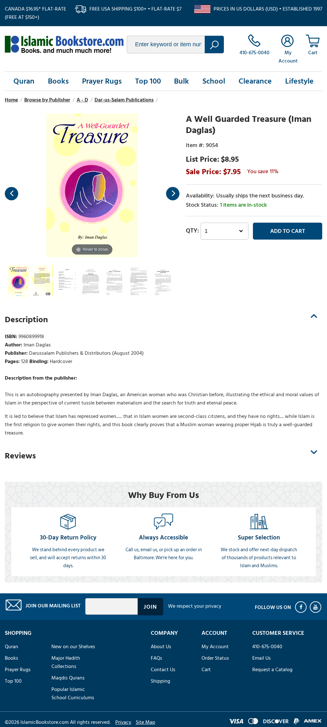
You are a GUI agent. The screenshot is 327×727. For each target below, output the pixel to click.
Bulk (181, 81)
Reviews (20, 456)
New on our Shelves (73, 646)
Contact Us (163, 669)
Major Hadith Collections (65, 662)
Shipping (160, 681)
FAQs (156, 658)
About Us (161, 646)
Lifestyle (299, 81)
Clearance (255, 81)
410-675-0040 (267, 646)
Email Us (261, 658)
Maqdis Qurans (68, 678)
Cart (206, 669)
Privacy (123, 722)
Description (26, 319)
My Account (215, 646)
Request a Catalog (272, 669)
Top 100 (148, 81)
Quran (23, 81)
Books (58, 81)
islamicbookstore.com (64, 44)
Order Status (215, 658)
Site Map (145, 722)
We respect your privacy (194, 606)
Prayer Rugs (102, 81)
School (213, 81)
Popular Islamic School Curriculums (72, 693)
